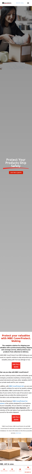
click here (18, 433)
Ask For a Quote (16, 365)
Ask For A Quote (16, 172)
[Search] (27, 472)
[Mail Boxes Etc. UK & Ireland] (11, 3)
